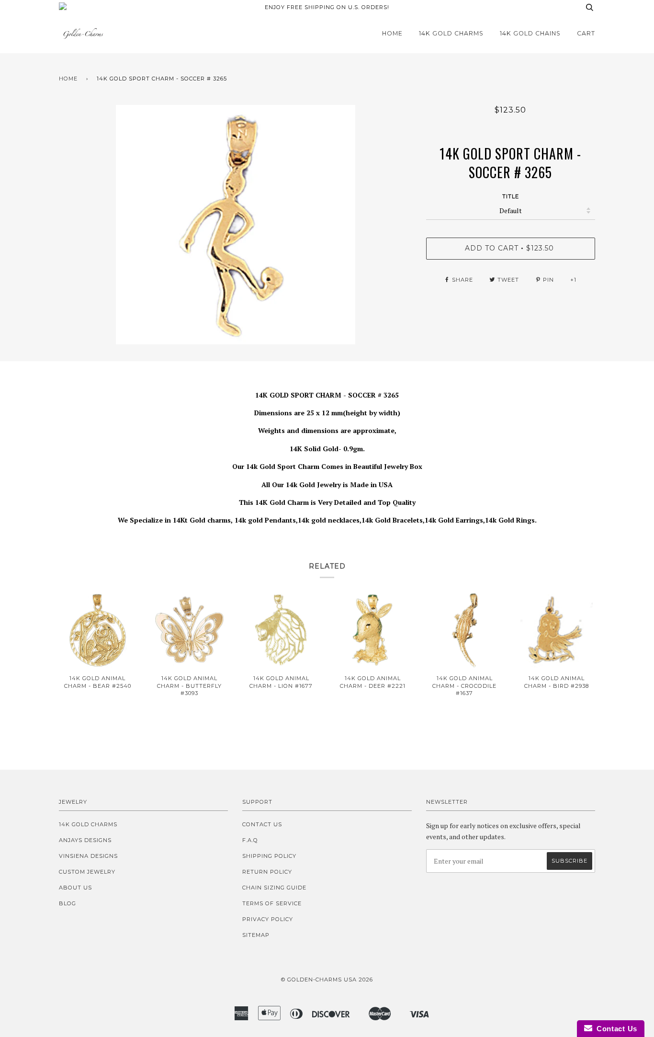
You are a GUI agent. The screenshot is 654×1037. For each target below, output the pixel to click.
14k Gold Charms (451, 33)
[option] (235, 224)
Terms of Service (272, 903)
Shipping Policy (269, 856)
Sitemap (256, 935)
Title (510, 196)
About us (75, 887)
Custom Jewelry (87, 871)
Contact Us (262, 824)
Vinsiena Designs (88, 856)
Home (392, 33)
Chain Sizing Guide (274, 887)
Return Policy (267, 871)
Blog (67, 903)
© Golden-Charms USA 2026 (327, 979)
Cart (586, 33)
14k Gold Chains (530, 33)
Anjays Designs (85, 840)
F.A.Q (250, 840)
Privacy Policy (267, 919)
